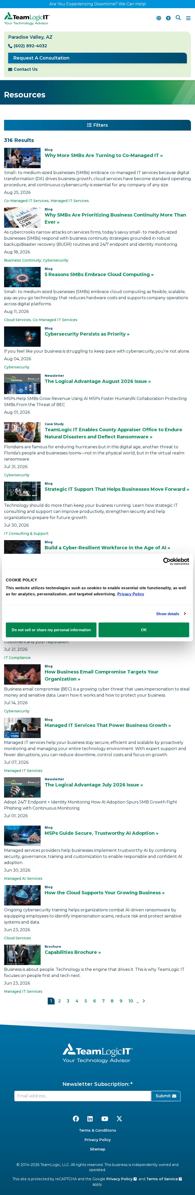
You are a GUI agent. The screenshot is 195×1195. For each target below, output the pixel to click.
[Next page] (144, 1001)
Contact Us (26, 69)
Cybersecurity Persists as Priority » (87, 334)
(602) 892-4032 (30, 46)
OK (144, 630)
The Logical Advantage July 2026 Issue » (94, 785)
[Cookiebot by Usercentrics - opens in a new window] (167, 561)
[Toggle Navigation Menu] (188, 18)
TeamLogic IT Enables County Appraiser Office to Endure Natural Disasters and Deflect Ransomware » (113, 433)
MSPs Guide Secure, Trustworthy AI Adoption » (101, 833)
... (138, 1001)
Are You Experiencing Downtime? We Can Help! (97, 4)
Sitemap (97, 1149)
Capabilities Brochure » (73, 952)
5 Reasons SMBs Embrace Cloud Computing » (99, 274)
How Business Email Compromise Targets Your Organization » (101, 675)
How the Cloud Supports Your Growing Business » (105, 893)
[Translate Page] (158, 18)
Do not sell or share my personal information (51, 630)
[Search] (178, 18)
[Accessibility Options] (168, 18)
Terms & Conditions (97, 1130)
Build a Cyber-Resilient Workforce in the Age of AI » (107, 548)
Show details (167, 613)
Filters (100, 125)
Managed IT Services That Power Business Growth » (108, 725)
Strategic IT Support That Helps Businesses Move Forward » (117, 489)
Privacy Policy (98, 1140)
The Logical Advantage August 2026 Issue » (98, 381)
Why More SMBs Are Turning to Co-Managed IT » (104, 155)
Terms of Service (162, 1179)
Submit (163, 1095)
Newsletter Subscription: (95, 1084)
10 (130, 1001)
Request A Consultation (41, 58)
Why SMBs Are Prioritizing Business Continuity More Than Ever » (115, 218)
